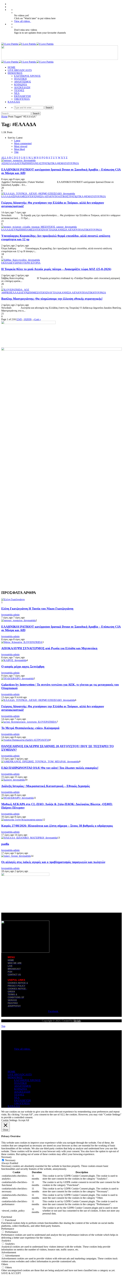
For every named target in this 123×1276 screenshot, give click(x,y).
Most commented (23, 143)
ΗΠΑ (32, 163)
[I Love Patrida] (27, 44)
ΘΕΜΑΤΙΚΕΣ (15, 73)
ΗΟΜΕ (11, 67)
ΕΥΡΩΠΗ (23, 163)
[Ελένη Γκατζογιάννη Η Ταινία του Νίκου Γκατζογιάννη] (13, 599)
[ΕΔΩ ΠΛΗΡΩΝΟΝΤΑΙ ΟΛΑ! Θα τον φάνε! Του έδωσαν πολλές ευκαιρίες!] (40, 761)
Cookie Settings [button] (9, 1120)
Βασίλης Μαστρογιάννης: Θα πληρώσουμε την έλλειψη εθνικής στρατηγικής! (51, 298)
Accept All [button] (23, 1120)
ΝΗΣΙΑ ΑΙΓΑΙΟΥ (45, 196)
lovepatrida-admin (10, 614)
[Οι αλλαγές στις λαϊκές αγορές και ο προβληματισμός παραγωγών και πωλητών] (16, 856)
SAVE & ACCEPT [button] (11, 1273)
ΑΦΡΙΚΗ (6, 292)
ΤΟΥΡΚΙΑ (73, 163)
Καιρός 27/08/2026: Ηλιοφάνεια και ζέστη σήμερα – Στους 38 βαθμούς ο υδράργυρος (57, 825)
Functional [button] (6, 1217)
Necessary (10, 1160)
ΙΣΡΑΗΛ (16, 196)
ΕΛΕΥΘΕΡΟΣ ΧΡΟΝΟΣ (27, 76)
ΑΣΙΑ (4, 163)
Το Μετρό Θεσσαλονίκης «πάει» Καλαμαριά (30, 728)
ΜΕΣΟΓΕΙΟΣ (28, 196)
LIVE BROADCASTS (20, 70)
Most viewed (20, 146)
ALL (3, 157)
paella (5, 844)
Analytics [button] (6, 1240)
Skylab (77, 1020)
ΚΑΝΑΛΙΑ (14, 101)
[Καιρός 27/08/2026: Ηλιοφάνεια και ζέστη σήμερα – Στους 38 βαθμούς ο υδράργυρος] (21, 819)
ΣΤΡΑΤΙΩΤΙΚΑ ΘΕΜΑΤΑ (54, 163)
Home (4, 116)
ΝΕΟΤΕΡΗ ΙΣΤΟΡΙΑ (29, 262)
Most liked (19, 149)
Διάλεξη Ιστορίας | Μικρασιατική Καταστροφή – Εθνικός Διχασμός (45, 786)
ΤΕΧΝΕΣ (19, 90)
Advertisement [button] (8, 1252)
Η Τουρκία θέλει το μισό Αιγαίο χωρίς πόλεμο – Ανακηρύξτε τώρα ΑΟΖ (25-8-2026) (56, 269)
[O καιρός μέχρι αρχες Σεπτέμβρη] (13, 660)
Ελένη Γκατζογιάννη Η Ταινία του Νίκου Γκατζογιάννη (37, 608)
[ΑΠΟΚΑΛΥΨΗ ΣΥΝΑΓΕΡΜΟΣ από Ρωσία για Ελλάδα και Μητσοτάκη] (21, 642)
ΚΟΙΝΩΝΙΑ (20, 84)
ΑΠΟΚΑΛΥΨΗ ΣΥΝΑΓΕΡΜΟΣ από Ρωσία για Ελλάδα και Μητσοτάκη (49, 648)
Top (3, 1026)
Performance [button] (7, 1228)
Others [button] (4, 1264)
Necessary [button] (6, 1157)
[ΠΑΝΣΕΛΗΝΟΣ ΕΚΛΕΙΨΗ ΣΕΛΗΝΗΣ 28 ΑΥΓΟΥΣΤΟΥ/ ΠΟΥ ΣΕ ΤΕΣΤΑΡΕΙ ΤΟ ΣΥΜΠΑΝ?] (25, 740)
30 (30, 319)
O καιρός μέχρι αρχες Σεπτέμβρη (22, 666)
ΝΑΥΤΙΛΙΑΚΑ (51, 229)
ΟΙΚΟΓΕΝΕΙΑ (22, 99)
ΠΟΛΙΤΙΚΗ (20, 78)
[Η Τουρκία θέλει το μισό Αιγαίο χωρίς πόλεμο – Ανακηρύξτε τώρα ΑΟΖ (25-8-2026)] (20, 260)
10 (25, 319)
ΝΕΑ (17, 93)
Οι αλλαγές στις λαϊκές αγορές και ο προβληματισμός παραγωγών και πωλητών (53, 862)
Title (16, 152)
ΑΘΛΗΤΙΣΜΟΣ (22, 81)
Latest (17, 140)
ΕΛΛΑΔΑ (12, 163)
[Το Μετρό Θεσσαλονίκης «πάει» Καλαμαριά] (29, 721)
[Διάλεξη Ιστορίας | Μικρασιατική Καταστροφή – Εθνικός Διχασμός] (13, 779)
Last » (38, 319)
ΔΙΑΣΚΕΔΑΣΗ (22, 87)
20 (27, 319)
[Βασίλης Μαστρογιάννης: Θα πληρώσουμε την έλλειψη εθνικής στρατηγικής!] (15, 289)
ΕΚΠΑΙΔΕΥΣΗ (22, 96)
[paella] (29, 837)
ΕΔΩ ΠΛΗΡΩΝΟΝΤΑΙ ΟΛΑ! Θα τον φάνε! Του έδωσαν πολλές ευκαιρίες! (49, 767)
